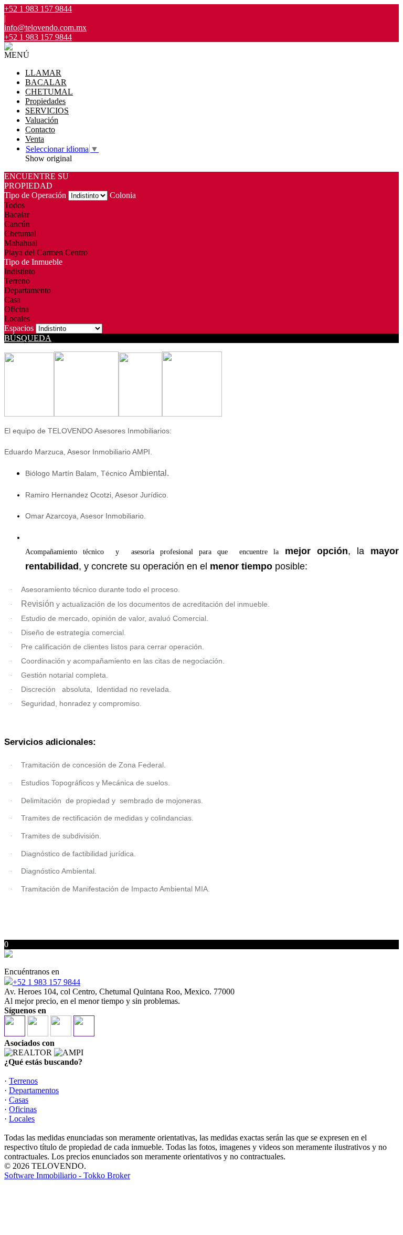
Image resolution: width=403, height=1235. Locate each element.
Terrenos (23, 1080)
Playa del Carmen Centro (46, 252)
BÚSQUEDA (27, 338)
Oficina (16, 309)
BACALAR (46, 82)
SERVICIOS (47, 110)
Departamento (27, 290)
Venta (34, 138)
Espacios (19, 328)
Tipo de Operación (35, 195)
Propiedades (45, 101)
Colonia (123, 195)
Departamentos (34, 1090)
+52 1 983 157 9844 (46, 982)
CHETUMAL (49, 91)
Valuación (41, 120)
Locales (17, 318)
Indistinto (19, 271)
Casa (12, 299)
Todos (14, 205)
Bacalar (16, 214)
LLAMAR (43, 72)
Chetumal (20, 233)
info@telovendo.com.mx (45, 27)
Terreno (17, 280)
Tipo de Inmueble (33, 261)
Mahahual (20, 242)
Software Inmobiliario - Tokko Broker (67, 1175)
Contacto (40, 129)
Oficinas (23, 1109)
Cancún (17, 224)
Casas (18, 1099)
